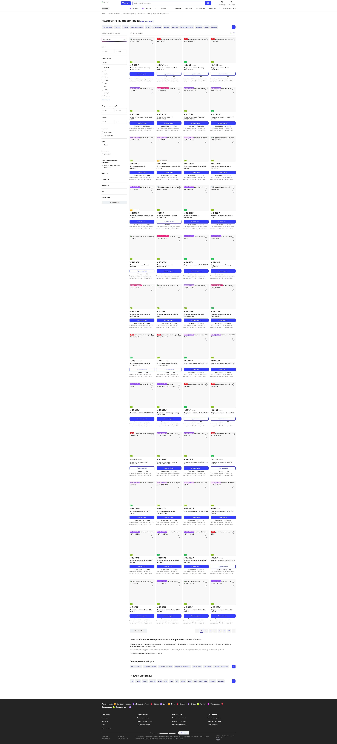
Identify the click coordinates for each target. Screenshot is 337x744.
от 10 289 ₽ (216, 607)
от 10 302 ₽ (162, 410)
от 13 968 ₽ (216, 114)
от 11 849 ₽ (215, 361)
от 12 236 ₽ (189, 459)
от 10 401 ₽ (162, 607)
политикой (172, 733)
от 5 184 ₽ (161, 311)
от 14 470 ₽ (189, 262)
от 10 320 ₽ (135, 410)
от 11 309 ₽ (161, 558)
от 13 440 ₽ (189, 509)
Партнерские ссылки (214, 721)
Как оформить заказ (143, 724)
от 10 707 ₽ (134, 558)
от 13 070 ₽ (162, 114)
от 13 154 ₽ (188, 311)
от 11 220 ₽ (215, 311)
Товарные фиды (213, 724)
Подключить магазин (179, 718)
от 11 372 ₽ (161, 509)
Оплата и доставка (143, 718)
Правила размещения (179, 724)
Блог (103, 724)
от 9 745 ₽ (188, 361)
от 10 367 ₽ (162, 164)
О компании (105, 718)
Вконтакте (105, 728)
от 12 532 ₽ (189, 164)
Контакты (105, 721)
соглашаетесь (164, 733)
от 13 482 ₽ (135, 509)
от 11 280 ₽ (134, 311)
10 (229, 630)
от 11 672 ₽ (134, 213)
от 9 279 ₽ (134, 607)
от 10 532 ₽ (162, 459)
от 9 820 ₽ (215, 213)
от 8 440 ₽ (134, 65)
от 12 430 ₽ (189, 558)
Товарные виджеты (214, 718)
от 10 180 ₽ (216, 164)
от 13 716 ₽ (188, 114)
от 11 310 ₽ (215, 262)
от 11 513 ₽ (215, 509)
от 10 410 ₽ (189, 213)
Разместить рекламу (179, 721)
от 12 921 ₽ (134, 164)
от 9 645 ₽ (188, 607)
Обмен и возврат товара (144, 721)
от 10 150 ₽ (134, 114)
